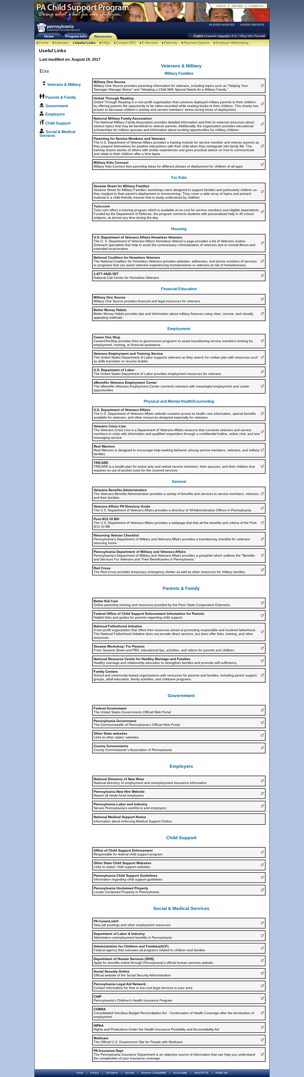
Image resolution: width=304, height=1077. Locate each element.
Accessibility (180, 1072)
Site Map (237, 6)
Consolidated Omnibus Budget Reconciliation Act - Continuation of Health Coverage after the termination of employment (174, 1013)
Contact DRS (126, 43)
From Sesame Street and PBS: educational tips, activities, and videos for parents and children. (164, 648)
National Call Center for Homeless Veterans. (127, 276)
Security (129, 1072)
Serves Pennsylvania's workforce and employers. (130, 806)
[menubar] (223, 24)
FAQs (106, 43)
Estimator (62, 43)
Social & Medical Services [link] (57, 134)
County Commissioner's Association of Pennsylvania (133, 748)
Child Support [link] (58, 123)
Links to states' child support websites (122, 865)
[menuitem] (223, 24)
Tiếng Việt (245, 36)
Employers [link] (55, 114)
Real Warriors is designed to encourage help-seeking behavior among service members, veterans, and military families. (177, 450)
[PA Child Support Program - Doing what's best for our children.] (82, 10)
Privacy (94, 1073)
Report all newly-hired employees (119, 793)
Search (221, 6)
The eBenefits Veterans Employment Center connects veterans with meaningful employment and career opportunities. (171, 386)
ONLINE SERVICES (252, 24)
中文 (234, 36)
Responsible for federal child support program (128, 852)
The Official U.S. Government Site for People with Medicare (138, 1040)
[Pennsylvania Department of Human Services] (58, 27)
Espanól (211, 36)
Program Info (75, 36)
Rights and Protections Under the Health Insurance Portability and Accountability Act (156, 1027)
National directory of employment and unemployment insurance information (150, 781)
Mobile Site (221, 1072)
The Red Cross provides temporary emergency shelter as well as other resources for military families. (170, 570)
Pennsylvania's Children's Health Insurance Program (133, 998)
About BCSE (201, 1072)
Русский (259, 36)
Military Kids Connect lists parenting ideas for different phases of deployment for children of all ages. (169, 164)
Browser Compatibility (153, 1072)
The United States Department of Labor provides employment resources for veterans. (158, 372)
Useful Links (85, 43)
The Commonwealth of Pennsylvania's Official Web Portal (137, 723)
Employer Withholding (232, 43)
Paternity (170, 43)
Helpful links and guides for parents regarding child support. (149, 615)
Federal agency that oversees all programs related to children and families (149, 948)
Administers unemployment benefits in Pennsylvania (133, 935)
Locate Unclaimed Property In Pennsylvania (126, 890)
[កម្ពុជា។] (223, 36)
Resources (103, 36)
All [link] (46, 72)
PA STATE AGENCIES (222, 24)
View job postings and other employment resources (132, 923)
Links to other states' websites (116, 735)
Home (48, 36)
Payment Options (196, 43)
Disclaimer (112, 1072)
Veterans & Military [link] (63, 85)
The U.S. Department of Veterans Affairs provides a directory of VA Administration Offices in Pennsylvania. (173, 508)
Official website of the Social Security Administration (132, 973)
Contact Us (256, 6)
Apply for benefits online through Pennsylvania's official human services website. (154, 961)
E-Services (150, 43)
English (199, 36)
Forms (43, 43)
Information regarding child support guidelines (128, 877)
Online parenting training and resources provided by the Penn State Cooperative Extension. (162, 603)
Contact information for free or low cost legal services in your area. (143, 986)
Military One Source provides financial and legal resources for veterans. (147, 299)
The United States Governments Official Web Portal (132, 710)
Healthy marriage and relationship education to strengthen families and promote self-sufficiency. (165, 661)
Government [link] (57, 106)
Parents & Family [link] (60, 97)
